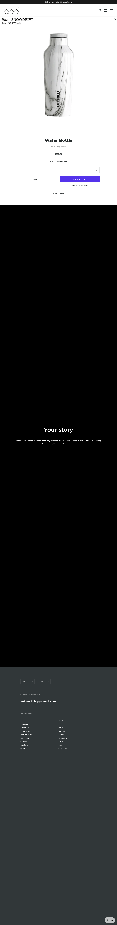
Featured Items (26, 735)
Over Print (24, 724)
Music (60, 728)
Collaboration (63, 748)
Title (51, 161)
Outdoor (23, 741)
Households (62, 738)
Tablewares (24, 738)
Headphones (25, 731)
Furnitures (24, 745)
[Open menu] (111, 10)
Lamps (60, 745)
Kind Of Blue (25, 728)
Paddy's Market (59, 146)
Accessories (62, 735)
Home (22, 721)
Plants (60, 741)
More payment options (80, 185)
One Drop (61, 721)
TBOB (60, 724)
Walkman (61, 731)
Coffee (22, 748)
